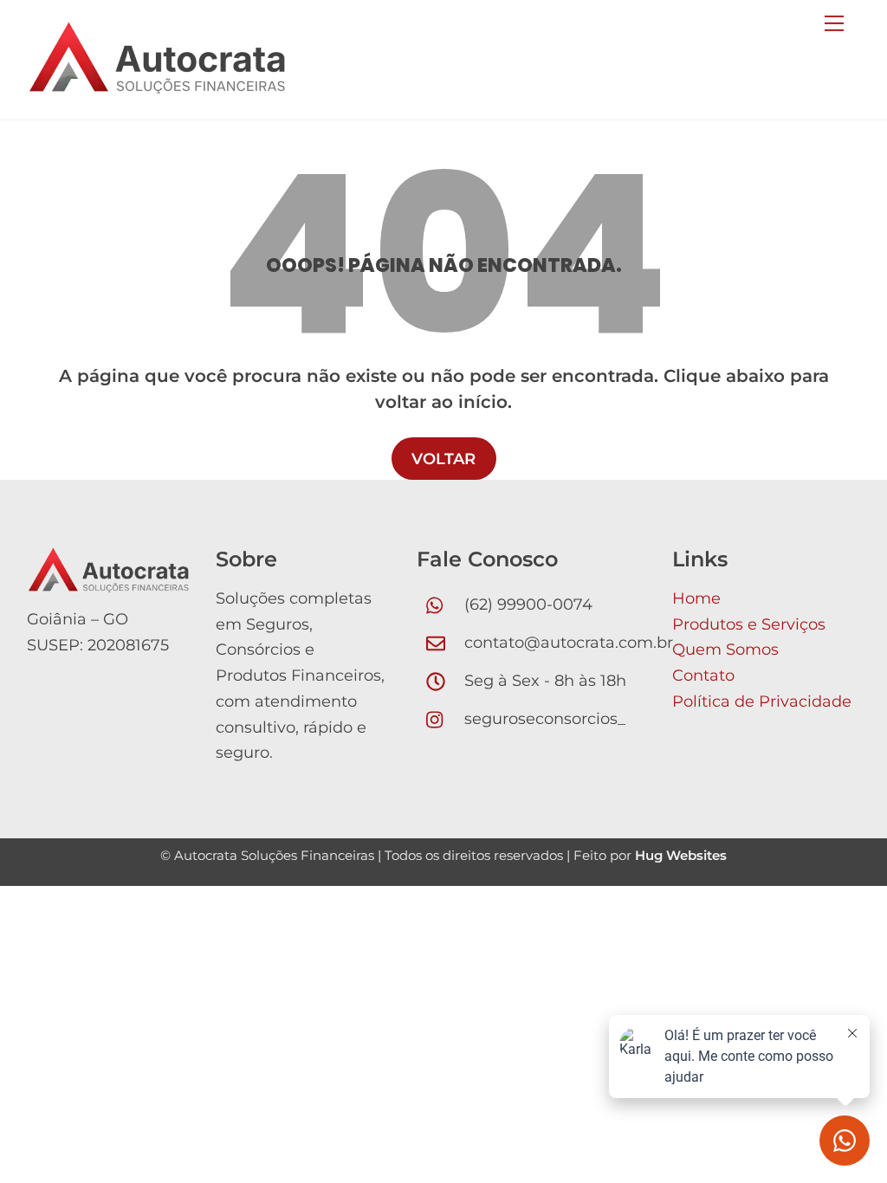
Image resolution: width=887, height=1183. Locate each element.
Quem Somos (725, 649)
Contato (703, 675)
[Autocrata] (157, 86)
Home (696, 598)
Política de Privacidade (761, 701)
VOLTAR (443, 459)
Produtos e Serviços (748, 624)
